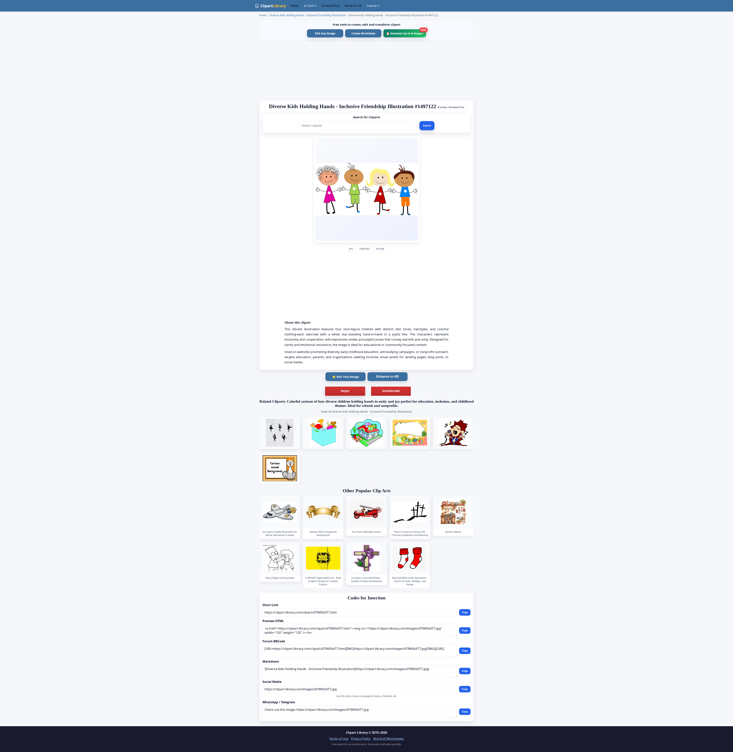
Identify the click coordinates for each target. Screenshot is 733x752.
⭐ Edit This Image (345, 377)
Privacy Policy (330, 5)
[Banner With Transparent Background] (323, 512)
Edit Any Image (325, 33)
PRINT (345, 391)
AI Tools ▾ (310, 5)
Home (295, 5)
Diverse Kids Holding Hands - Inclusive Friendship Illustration (308, 15)
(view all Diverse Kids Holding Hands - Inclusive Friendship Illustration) (366, 411)
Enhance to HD (387, 376)
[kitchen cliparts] (453, 512)
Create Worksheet (363, 33)
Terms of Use (353, 5)
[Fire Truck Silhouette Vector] (366, 512)
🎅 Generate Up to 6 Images (406, 32)
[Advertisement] (366, 70)
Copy (465, 612)
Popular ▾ (373, 5)
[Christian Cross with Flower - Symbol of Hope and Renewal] (366, 558)
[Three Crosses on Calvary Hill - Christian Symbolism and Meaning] (410, 512)
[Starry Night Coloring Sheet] (280, 558)
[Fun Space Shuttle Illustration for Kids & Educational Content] (280, 512)
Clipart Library (357, 732)
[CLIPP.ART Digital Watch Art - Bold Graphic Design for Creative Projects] (323, 558)
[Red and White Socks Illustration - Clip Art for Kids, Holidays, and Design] (410, 558)
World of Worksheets (388, 739)
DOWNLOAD (391, 391)
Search (427, 125)
